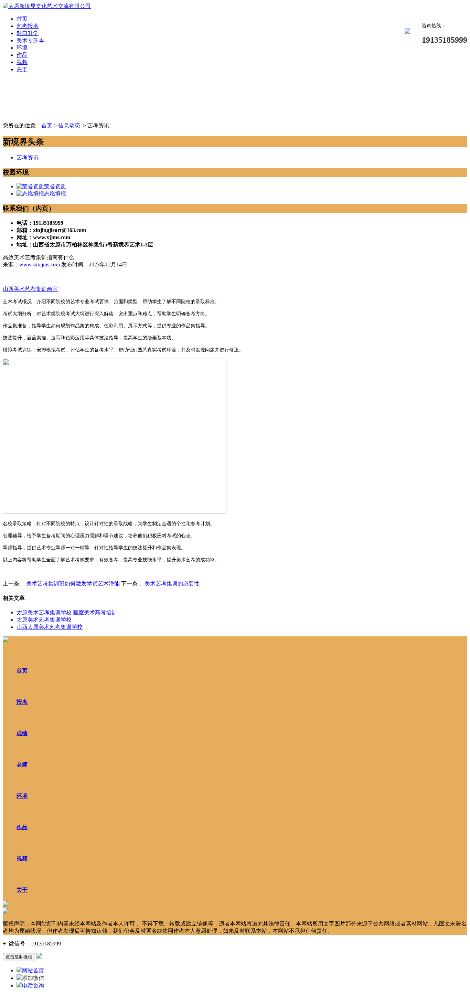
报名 (22, 702)
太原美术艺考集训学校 (44, 620)
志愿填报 (55, 194)
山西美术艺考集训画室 (30, 289)
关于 (22, 69)
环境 (22, 48)
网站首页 (33, 970)
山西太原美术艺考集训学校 (50, 627)
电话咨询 (33, 985)
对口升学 (28, 33)
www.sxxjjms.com (39, 264)
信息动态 (69, 125)
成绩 (22, 733)
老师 (22, 765)
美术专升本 (30, 40)
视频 (22, 62)
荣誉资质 (55, 186)
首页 (22, 19)
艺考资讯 (28, 157)
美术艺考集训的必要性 (171, 583)
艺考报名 (28, 26)
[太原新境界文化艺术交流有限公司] (47, 6)
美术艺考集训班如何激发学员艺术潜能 (72, 583)
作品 (22, 55)
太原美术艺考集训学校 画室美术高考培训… (69, 612)
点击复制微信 (19, 957)
